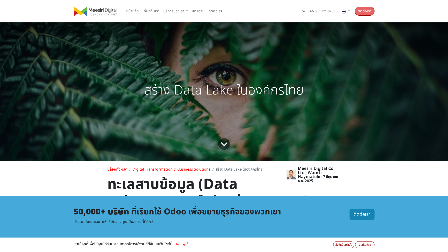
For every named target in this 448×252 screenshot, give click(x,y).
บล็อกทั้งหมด (117, 169)
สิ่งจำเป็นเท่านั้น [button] (343, 245)
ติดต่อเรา (364, 11)
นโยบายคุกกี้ (181, 244)
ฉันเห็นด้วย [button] (365, 245)
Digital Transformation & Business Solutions (171, 169)
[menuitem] (132, 11)
